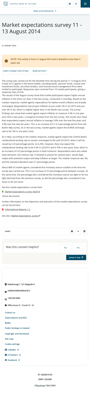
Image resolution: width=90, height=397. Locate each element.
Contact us (10, 312)
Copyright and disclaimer (17, 333)
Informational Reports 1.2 (17, 209)
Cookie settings (12, 344)
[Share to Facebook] (72, 231)
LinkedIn (12, 349)
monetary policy (39, 71)
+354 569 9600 (14, 298)
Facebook (12, 360)
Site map (9, 339)
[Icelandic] (70, 3)
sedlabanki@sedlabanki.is (19, 290)
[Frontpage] (29, 4)
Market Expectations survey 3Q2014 (22, 191)
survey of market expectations (15, 71)
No (65, 247)
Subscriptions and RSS (16, 317)
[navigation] (85, 4)
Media (8, 323)
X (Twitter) (13, 355)
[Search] (76, 3)
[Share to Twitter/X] (78, 231)
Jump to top (75, 257)
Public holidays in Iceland (17, 328)
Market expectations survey (24, 215)
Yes (78, 247)
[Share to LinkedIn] (84, 231)
